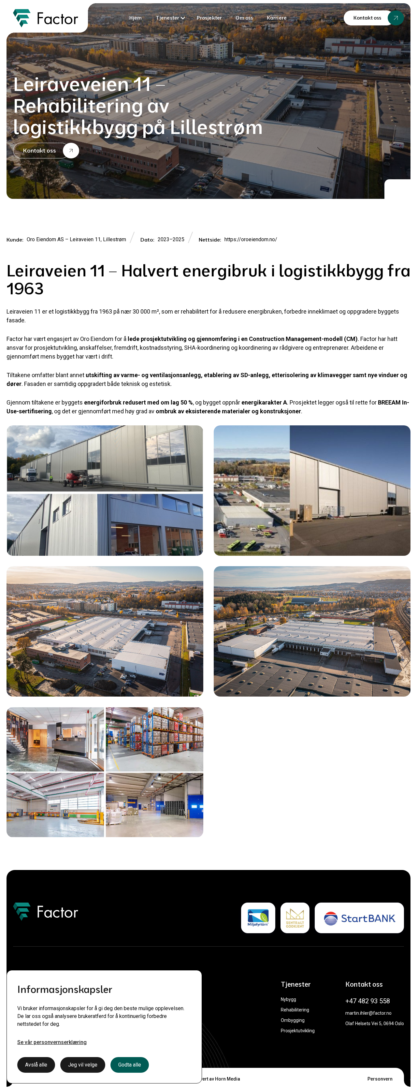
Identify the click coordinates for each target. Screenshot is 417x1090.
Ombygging (293, 1020)
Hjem (135, 18)
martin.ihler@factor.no (368, 1013)
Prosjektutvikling (298, 1030)
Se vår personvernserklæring (52, 1042)
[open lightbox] (105, 490)
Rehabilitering (295, 1009)
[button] (170, 18)
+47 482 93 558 (367, 1001)
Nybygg (288, 999)
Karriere (277, 18)
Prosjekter (209, 18)
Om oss (244, 18)
